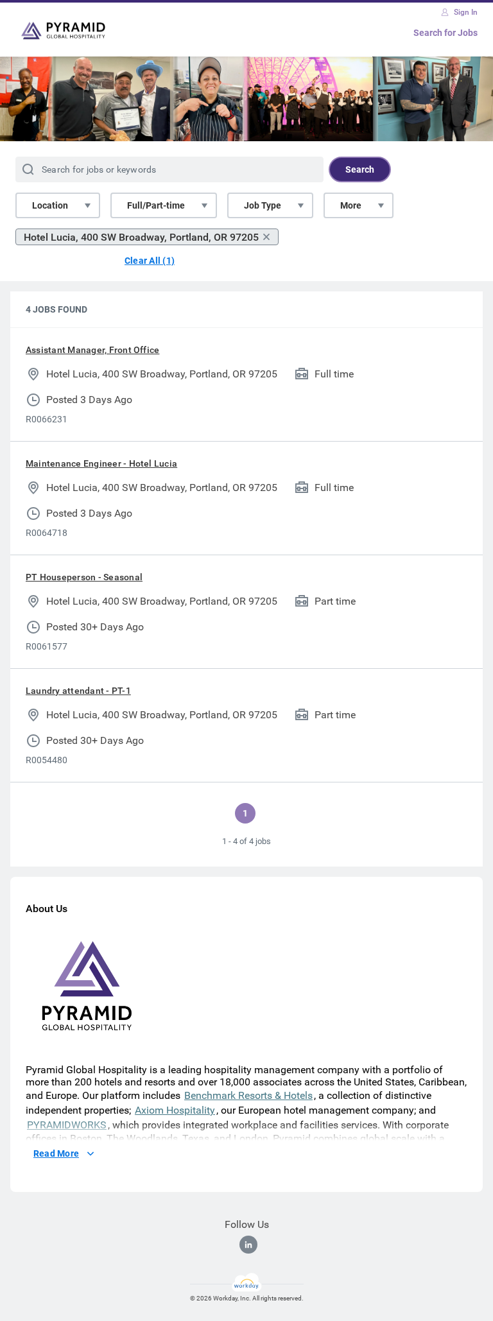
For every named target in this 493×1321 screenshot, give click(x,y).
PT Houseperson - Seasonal (84, 577)
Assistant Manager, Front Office (92, 350)
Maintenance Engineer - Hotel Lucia (101, 463)
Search (359, 169)
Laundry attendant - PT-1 (78, 691)
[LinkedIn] (248, 1245)
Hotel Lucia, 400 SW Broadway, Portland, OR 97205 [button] (141, 237)
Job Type (262, 205)
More (350, 205)
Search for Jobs (445, 33)
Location (50, 205)
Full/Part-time (156, 205)
